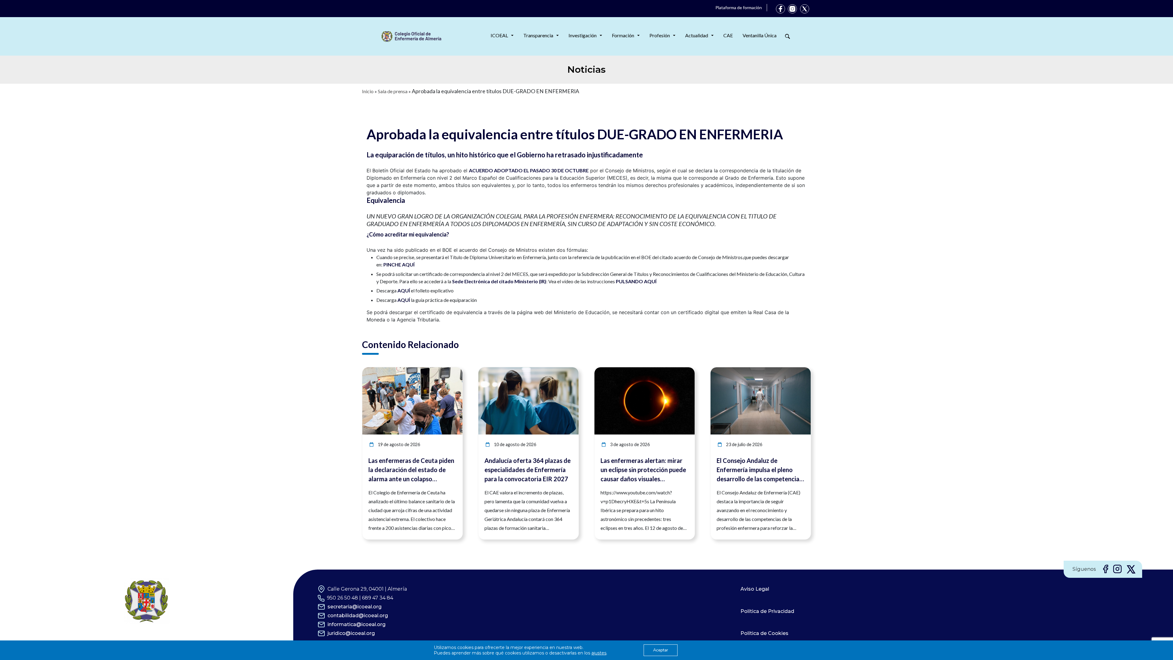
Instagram (792, 8)
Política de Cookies (764, 633)
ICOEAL (499, 35)
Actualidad (696, 35)
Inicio (368, 91)
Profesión (659, 35)
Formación (623, 35)
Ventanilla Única (760, 35)
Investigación (582, 35)
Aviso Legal (754, 589)
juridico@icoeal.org (351, 633)
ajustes (598, 653)
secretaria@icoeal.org (354, 607)
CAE (728, 35)
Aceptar (660, 650)
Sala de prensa (392, 91)
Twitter (804, 8)
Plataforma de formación (738, 7)
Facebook (780, 8)
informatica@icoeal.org (356, 624)
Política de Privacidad (767, 611)
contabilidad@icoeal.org (357, 615)
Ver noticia (451, 371)
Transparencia (538, 35)
